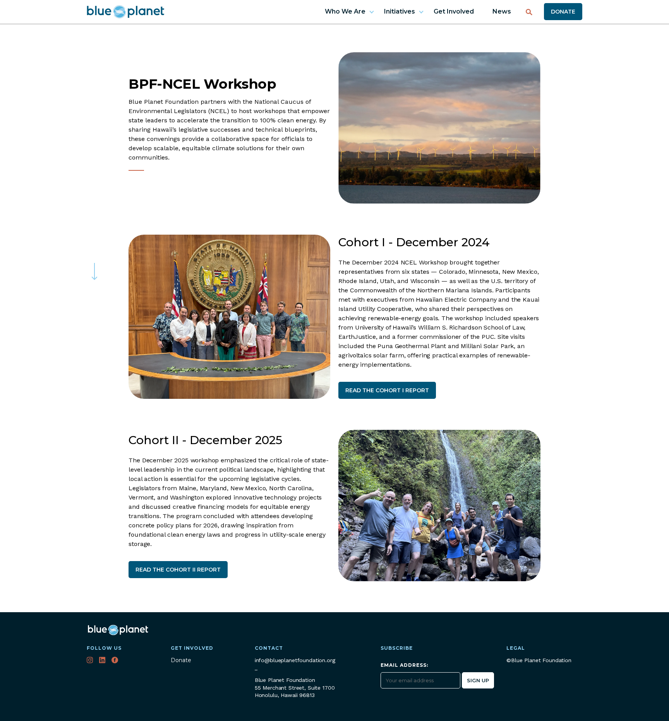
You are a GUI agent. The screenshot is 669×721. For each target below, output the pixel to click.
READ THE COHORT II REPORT (178, 569)
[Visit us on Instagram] (90, 661)
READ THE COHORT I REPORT (387, 390)
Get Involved (454, 11)
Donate (563, 11)
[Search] (529, 9)
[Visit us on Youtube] (128, 661)
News (501, 11)
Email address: (404, 665)
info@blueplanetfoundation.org (295, 660)
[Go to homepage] (125, 11)
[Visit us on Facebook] (116, 661)
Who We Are (345, 11)
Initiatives (399, 11)
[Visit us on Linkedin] (103, 661)
